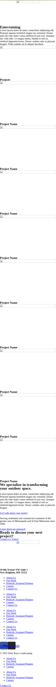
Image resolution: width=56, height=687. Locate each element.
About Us (11, 577)
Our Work (11, 580)
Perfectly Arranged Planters (19, 583)
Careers (10, 586)
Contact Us (11, 589)
